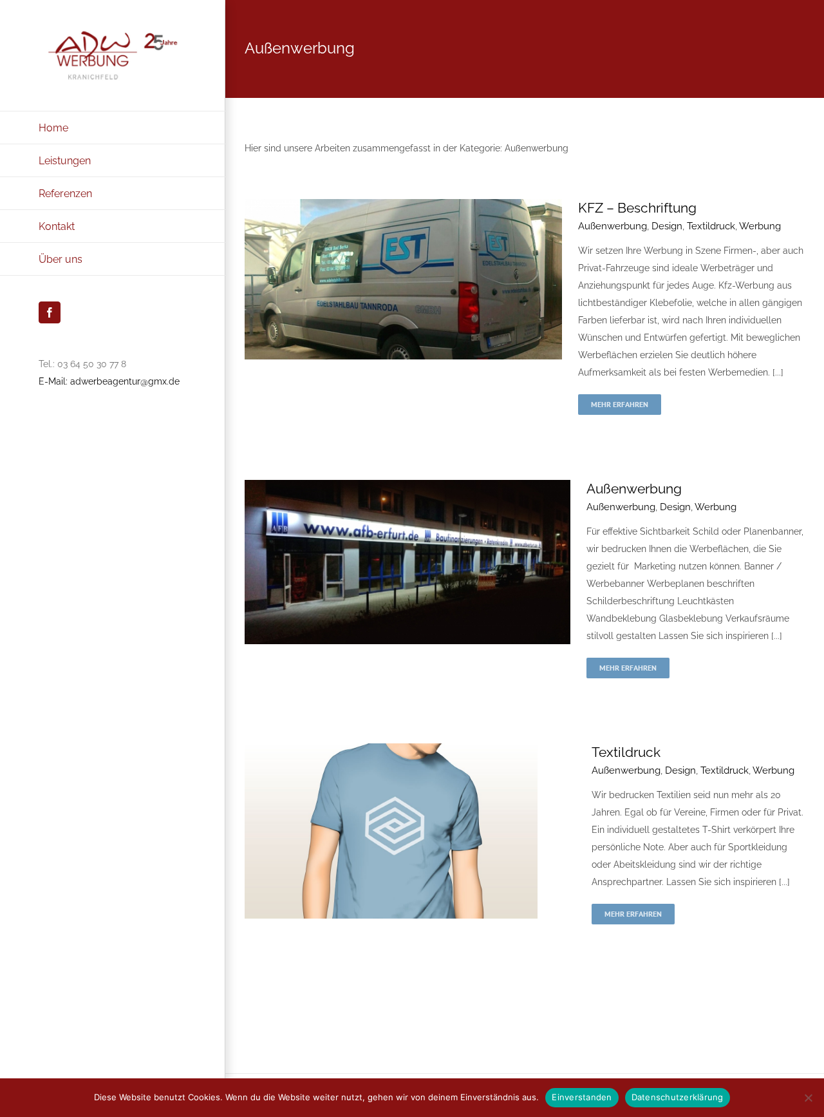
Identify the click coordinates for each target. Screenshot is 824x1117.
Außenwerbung (612, 226)
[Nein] (807, 1097)
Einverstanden (582, 1097)
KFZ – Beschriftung (637, 208)
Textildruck (711, 226)
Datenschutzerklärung (678, 1097)
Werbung (760, 226)
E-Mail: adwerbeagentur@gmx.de (109, 381)
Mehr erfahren (619, 404)
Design (666, 226)
